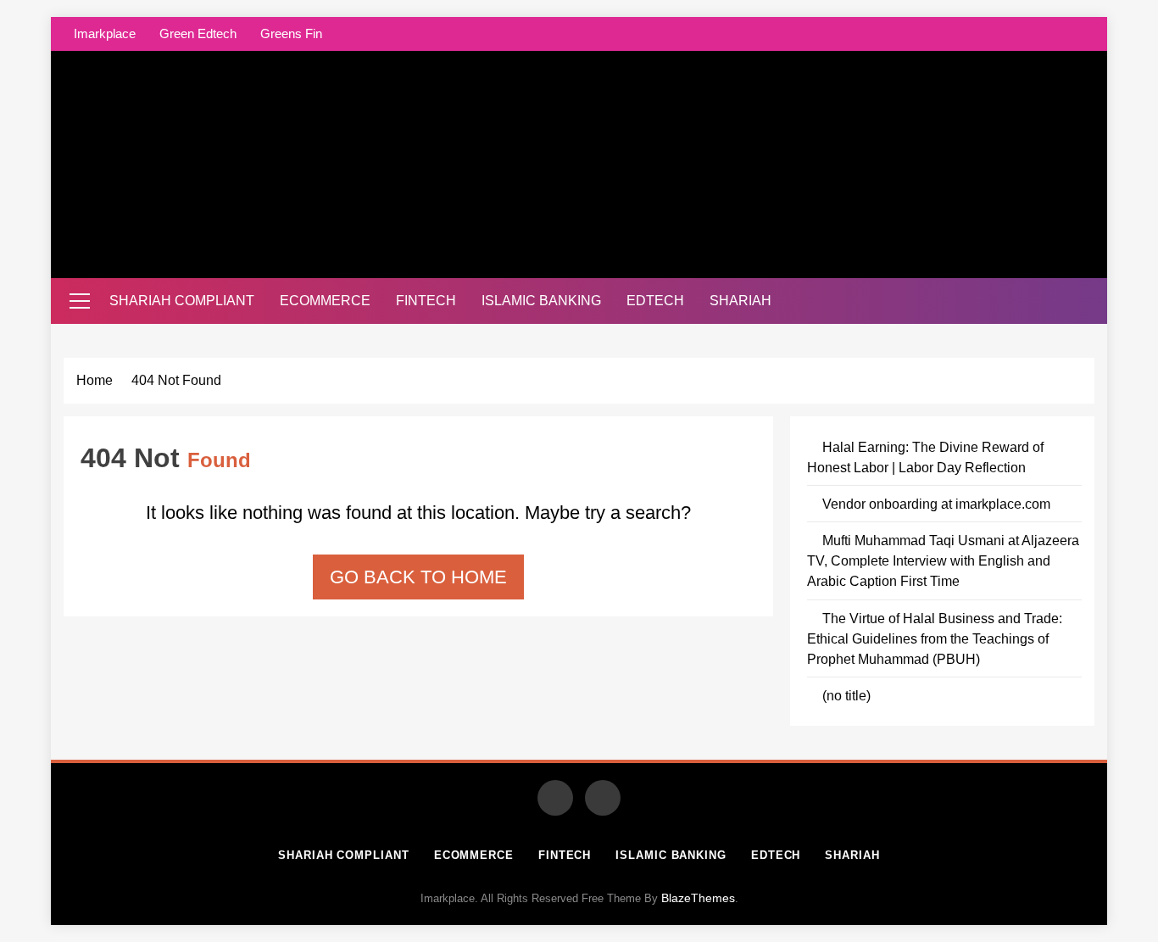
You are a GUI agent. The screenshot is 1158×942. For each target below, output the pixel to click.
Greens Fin (291, 33)
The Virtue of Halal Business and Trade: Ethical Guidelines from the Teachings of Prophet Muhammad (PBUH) (934, 638)
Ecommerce (325, 300)
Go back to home (418, 577)
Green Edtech (198, 33)
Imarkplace (105, 33)
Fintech (426, 300)
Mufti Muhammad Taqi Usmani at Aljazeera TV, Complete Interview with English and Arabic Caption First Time (943, 560)
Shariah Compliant (181, 300)
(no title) (846, 695)
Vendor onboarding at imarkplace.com (936, 503)
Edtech (655, 300)
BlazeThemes (698, 898)
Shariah (740, 300)
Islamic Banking (541, 300)
